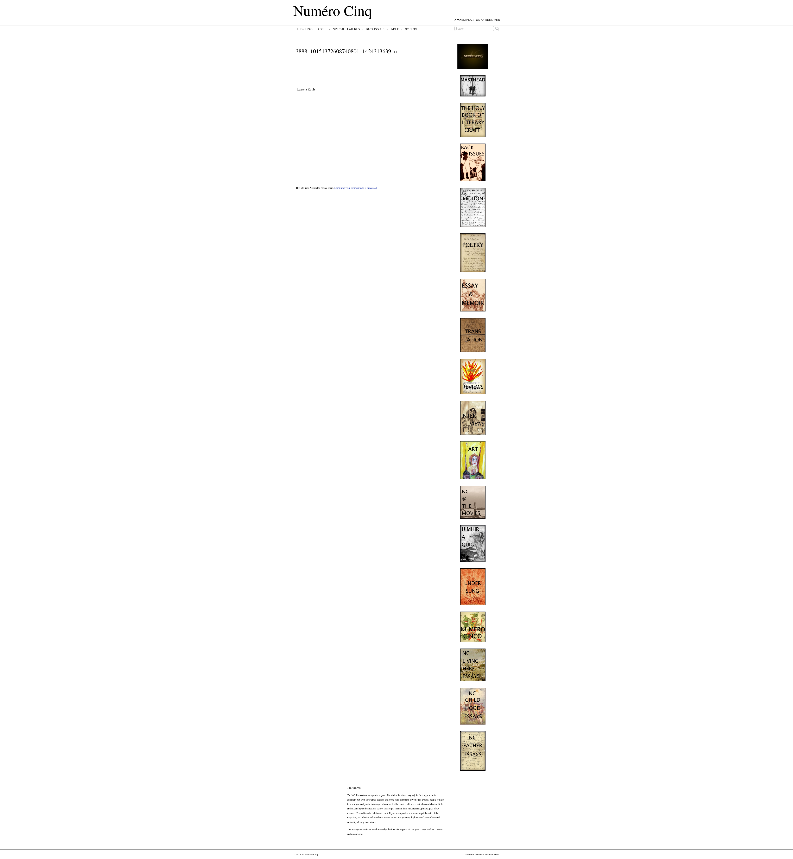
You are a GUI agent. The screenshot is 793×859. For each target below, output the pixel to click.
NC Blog (411, 29)
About (322, 29)
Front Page (305, 29)
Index (395, 29)
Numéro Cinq (332, 10)
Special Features (346, 29)
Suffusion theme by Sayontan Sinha (482, 854)
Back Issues (375, 29)
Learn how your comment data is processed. (355, 187)
